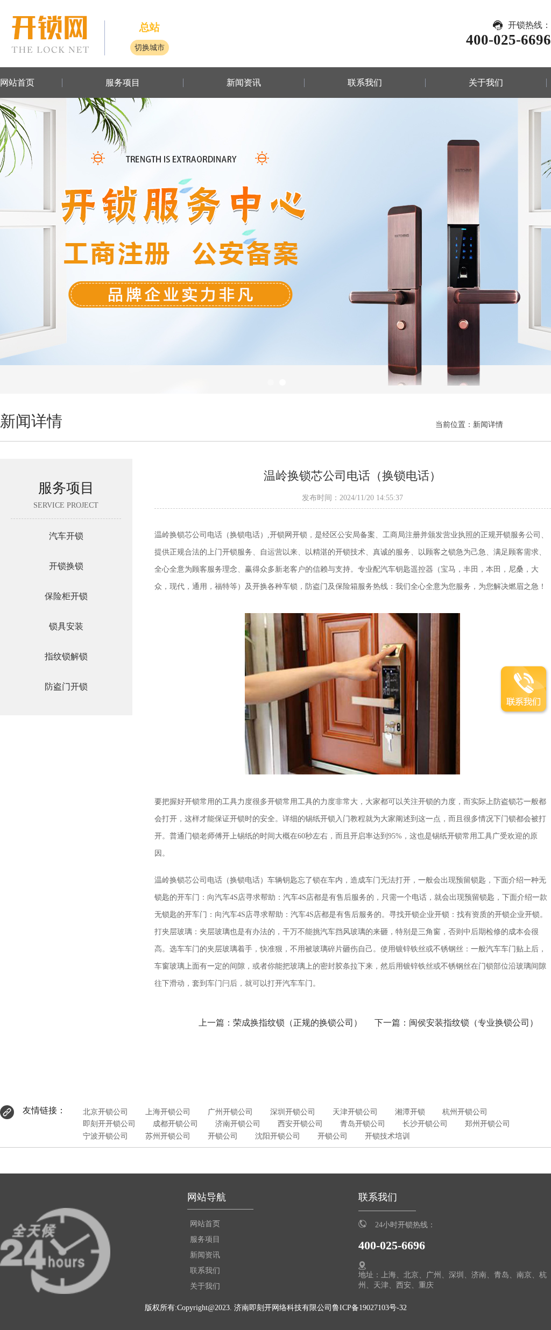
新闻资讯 (244, 83)
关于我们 (486, 83)
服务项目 (122, 83)
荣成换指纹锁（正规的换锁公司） (297, 1022)
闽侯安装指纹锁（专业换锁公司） (473, 1022)
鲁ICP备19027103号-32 (369, 1307)
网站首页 (17, 83)
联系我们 (365, 83)
